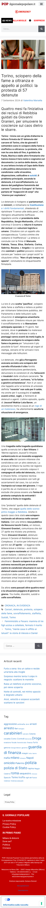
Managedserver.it (23, 886)
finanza (29, 742)
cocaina (7, 739)
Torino (12, 617)
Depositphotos (23, 890)
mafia (7, 757)
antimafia (21, 724)
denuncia (28, 739)
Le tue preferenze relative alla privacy (26, 899)
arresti (33, 724)
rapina (31, 768)
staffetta (36, 613)
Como (13, 739)
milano (14, 757)
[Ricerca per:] (19, 646)
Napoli (30, 757)
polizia (31, 762)
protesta (28, 609)
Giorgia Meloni (16, 748)
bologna (21, 729)
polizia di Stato (15, 768)
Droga (36, 738)
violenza (7, 781)
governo (25, 748)
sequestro (25, 773)
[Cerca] (41, 29)
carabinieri (13, 733)
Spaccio (7, 777)
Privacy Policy (9, 802)
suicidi (33, 175)
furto (35, 742)
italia (30, 753)
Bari (16, 728)
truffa (22, 777)
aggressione (10, 724)
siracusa (34, 774)
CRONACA (10, 605)
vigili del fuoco (31, 777)
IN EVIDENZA (23, 605)
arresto (9, 728)
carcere (25, 734)
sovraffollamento (22, 613)
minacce (23, 758)
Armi (27, 724)
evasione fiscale (10, 742)
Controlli (20, 739)
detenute (18, 609)
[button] (41, 4)
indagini (25, 753)
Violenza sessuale (17, 781)
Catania (32, 734)
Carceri (8, 609)
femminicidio (21, 742)
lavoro (34, 753)
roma (15, 773)
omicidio (9, 763)
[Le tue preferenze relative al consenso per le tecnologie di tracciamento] (41, 903)
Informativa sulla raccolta (15, 904)
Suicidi (4, 617)
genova (7, 747)
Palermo (20, 763)
